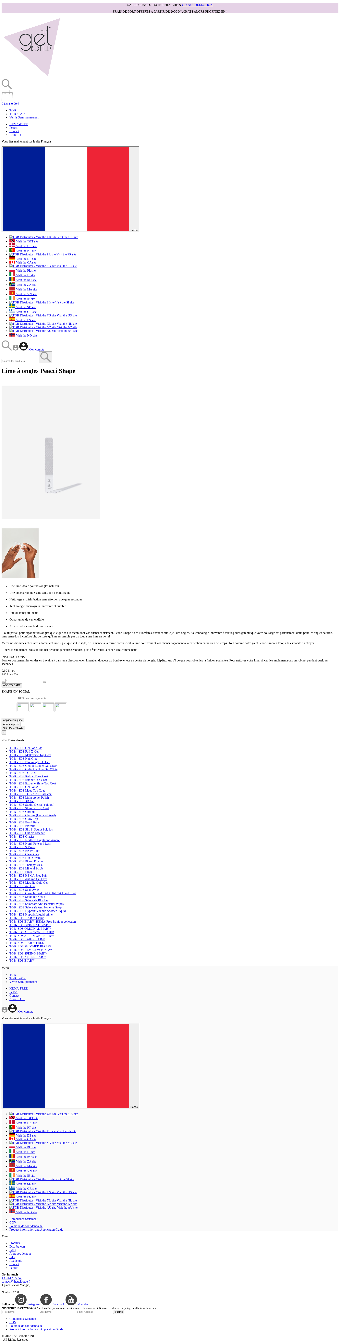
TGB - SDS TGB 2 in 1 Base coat (30, 794)
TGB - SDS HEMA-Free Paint (28, 875)
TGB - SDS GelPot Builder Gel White (33, 769)
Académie (15, 1260)
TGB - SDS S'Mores (22, 847)
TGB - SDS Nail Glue (23, 758)
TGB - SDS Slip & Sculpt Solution (31, 829)
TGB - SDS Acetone (22, 886)
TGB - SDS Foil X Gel (24, 751)
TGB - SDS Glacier (21, 836)
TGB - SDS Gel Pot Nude (25, 748)
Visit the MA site (26, 289)
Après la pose (11, 724)
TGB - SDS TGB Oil (22, 772)
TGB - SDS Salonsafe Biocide (28, 900)
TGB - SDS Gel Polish (23, 787)
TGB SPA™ (17, 114)
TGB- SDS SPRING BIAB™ (28, 953)
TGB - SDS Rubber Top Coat (28, 780)
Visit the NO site (26, 335)
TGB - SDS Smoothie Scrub (27, 896)
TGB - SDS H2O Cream (25, 857)
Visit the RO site (26, 280)
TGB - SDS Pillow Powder (26, 861)
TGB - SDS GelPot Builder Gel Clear (33, 765)
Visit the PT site (25, 251)
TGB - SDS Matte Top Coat (27, 790)
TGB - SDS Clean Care (24, 854)
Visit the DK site (26, 246)
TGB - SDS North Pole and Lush (30, 843)
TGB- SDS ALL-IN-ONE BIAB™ (31, 932)
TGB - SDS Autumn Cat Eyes (28, 879)
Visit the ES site (25, 320)
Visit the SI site (64, 302)
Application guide (13, 720)
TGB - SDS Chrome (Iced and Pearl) (32, 815)
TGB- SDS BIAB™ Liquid (26, 918)
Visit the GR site (26, 312)
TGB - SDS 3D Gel (21, 801)
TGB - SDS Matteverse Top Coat (30, 755)
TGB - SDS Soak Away (24, 889)
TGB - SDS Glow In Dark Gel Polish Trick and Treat (42, 893)
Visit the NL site (66, 323)
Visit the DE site (25, 258)
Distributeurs (17, 1246)
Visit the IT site (25, 275)
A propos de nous (20, 1253)
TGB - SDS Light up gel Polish (29, 797)
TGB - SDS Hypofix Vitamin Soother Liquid (37, 911)
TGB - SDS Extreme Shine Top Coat (32, 783)
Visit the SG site (66, 266)
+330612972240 (12, 1278)
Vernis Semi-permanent (23, 117)
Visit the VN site (26, 294)
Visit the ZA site (25, 284)
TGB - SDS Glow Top (23, 818)
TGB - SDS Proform (22, 826)
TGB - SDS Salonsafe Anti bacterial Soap (35, 907)
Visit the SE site (25, 307)
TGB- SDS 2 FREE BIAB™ (27, 957)
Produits (14, 1243)
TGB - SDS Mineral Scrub (26, 868)
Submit (119, 1311)
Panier (13, 1267)
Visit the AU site (67, 330)
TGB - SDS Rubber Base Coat (28, 776)
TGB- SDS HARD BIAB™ (27, 939)
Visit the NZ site (66, 327)
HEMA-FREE (18, 124)
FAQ (12, 1250)
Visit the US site (66, 315)
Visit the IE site (25, 299)
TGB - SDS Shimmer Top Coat (29, 808)
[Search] (7, 349)
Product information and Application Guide (36, 1229)
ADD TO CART (11, 685)
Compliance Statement (23, 1219)
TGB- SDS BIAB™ (22, 960)
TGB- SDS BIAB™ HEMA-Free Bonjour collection (42, 921)
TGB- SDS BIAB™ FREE (26, 942)
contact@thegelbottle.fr (16, 1281)
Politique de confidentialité (25, 1226)
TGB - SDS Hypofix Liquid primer (31, 914)
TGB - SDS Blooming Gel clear (29, 762)
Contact (14, 131)
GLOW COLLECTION (197, 4)
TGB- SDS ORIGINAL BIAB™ (30, 925)
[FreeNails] (32, 77)
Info (12, 1257)
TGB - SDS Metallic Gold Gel (28, 882)
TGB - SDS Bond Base (24, 822)
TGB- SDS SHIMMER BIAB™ (30, 946)
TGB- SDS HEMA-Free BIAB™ (30, 950)
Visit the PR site (66, 254)
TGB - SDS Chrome (22, 811)
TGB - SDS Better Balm (24, 850)
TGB (12, 110)
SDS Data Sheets (13, 728)
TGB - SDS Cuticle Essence (27, 833)
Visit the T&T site (26, 241)
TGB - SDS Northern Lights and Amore (34, 840)
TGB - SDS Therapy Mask (26, 865)
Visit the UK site (67, 237)
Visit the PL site (25, 270)
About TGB (17, 134)
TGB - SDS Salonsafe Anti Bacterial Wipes (36, 904)
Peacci (13, 127)
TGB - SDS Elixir (20, 872)
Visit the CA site (25, 262)
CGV (12, 1222)
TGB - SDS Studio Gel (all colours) (31, 804)
